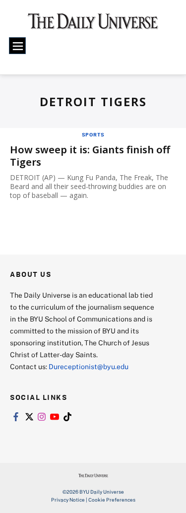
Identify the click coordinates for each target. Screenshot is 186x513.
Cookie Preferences (111, 500)
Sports (93, 134)
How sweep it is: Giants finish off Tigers (90, 156)
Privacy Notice (68, 500)
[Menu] (17, 45)
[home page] (93, 24)
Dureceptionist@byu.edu (88, 366)
